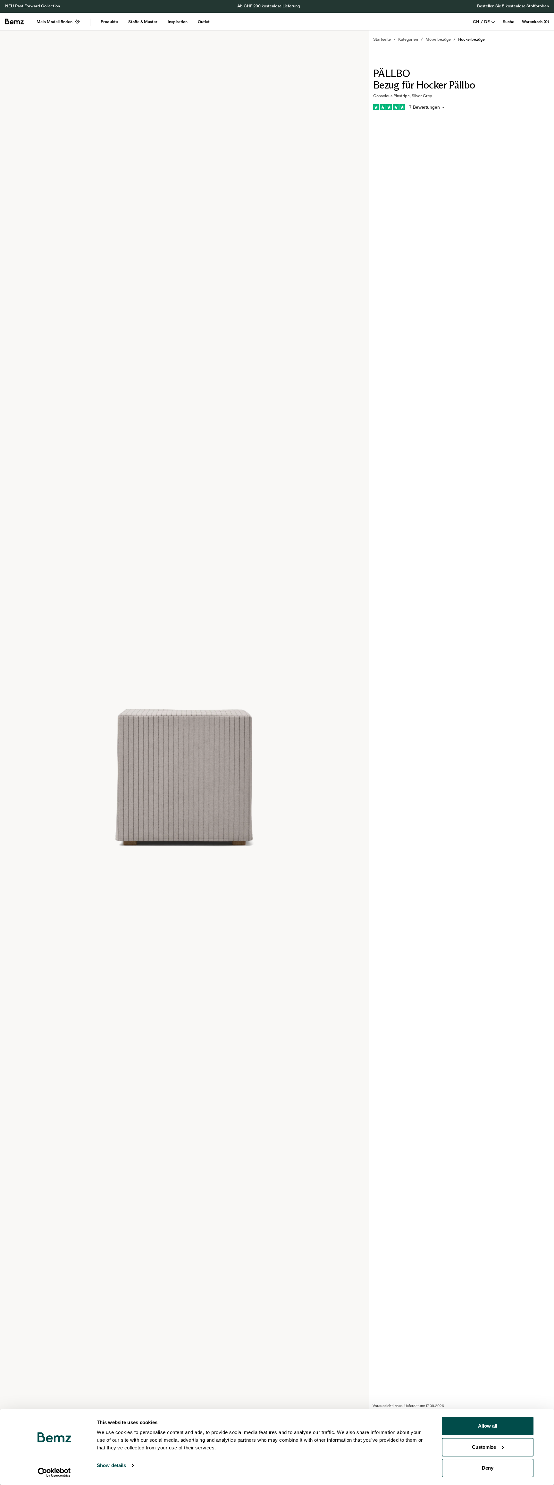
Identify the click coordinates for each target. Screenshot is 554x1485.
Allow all (487, 1426)
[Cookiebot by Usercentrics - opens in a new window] (54, 1472)
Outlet (204, 21)
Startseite (382, 39)
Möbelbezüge (438, 39)
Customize (484, 1447)
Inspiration (178, 21)
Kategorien (408, 39)
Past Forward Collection (37, 6)
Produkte (109, 21)
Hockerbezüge (471, 39)
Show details (111, 1465)
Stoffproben (537, 6)
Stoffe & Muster (142, 21)
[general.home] (14, 21)
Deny (487, 1468)
